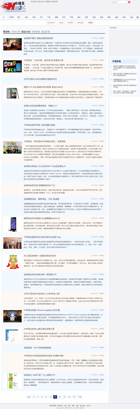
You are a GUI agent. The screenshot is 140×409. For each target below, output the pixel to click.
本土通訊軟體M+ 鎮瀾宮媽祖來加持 (40, 256)
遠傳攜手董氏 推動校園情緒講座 (38, 38)
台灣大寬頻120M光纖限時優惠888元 (40, 79)
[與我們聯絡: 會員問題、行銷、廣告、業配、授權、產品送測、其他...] (70, 405)
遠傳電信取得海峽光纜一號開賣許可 (40, 274)
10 (50, 397)
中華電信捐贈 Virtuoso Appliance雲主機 (42, 310)
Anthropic (80, 22)
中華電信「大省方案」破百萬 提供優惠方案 (43, 60)
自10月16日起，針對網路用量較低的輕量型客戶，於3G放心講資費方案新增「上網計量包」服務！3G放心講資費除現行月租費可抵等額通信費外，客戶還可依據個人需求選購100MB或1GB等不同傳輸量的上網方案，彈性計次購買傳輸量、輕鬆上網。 (64, 336)
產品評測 (55, 1)
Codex (61, 22)
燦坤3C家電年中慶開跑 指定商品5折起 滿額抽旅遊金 (125, 74)
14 (69, 397)
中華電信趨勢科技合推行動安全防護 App (42, 237)
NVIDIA (70, 22)
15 (74, 397)
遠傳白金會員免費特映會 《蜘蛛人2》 (41, 106)
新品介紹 (41, 1)
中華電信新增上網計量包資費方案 (39, 329)
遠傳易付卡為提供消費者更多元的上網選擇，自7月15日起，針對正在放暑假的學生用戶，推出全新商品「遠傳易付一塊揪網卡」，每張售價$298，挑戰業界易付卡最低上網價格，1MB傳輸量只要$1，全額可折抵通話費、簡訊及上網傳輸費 (64, 382)
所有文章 (33, 1)
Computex (51, 22)
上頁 (28, 397)
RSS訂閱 (113, 28)
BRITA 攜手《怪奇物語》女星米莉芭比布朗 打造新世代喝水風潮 (124, 92)
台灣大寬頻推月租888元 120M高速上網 (42, 294)
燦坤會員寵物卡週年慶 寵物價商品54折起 (125, 86)
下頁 (79, 397)
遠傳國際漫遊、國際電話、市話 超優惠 (41, 199)
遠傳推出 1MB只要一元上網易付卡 (39, 375)
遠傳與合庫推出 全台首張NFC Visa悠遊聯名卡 (45, 166)
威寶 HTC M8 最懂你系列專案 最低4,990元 (43, 87)
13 (64, 397)
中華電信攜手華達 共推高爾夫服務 (39, 125)
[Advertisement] (80, 8)
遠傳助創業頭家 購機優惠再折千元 (39, 185)
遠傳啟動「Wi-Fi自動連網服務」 (38, 348)
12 (60, 397)
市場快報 (48, 1)
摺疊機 (90, 22)
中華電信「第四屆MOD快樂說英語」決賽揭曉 (44, 141)
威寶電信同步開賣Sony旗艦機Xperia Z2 (42, 218)
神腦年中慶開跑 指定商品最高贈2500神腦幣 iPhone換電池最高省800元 (124, 67)
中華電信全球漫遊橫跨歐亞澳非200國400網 (43, 356)
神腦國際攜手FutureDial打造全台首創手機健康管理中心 (124, 80)
